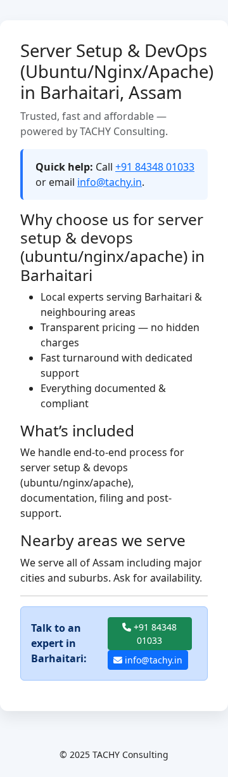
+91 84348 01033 (154, 167)
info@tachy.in (109, 182)
